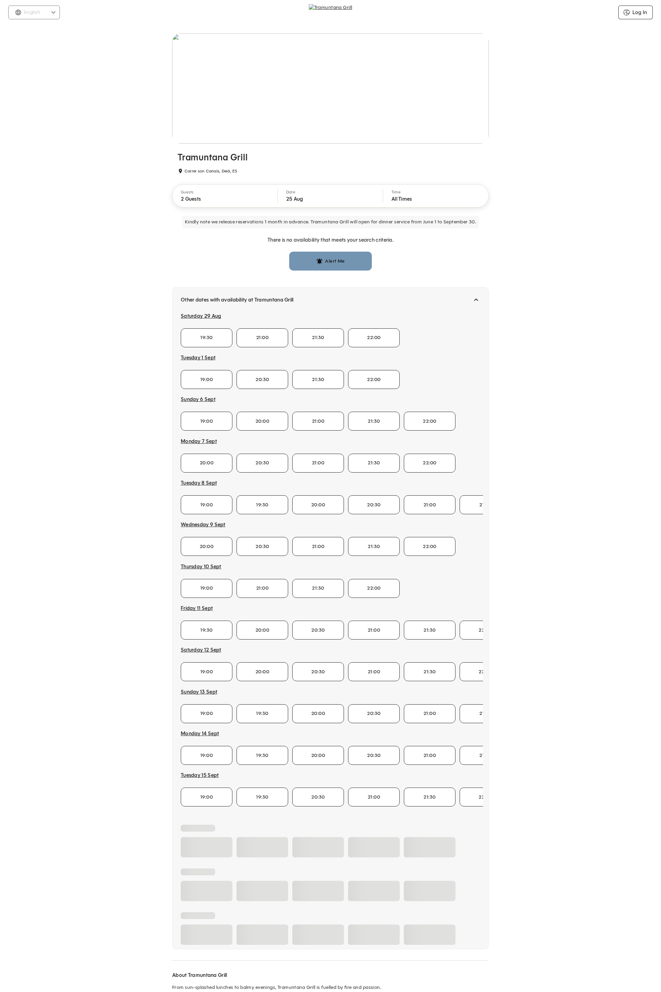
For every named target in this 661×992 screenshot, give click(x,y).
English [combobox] (32, 12)
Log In (639, 12)
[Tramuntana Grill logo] (331, 12)
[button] (225, 195)
